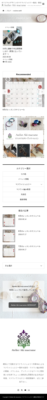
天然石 (23, 194)
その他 (23, 174)
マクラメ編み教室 (23, 189)
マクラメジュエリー (23, 184)
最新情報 (23, 199)
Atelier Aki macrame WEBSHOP (23, 305)
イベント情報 (23, 179)
